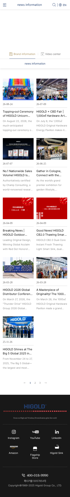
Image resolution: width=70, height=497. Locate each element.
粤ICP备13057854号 (35, 480)
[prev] (25, 383)
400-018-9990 (37, 475)
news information (35, 63)
